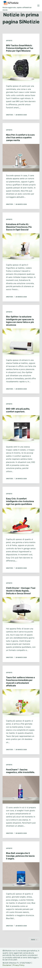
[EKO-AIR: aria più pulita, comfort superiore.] (21, 429)
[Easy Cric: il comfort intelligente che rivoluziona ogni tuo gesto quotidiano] (21, 521)
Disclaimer (7, 965)
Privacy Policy (18, 965)
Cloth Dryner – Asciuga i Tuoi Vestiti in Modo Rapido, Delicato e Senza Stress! (20, 591)
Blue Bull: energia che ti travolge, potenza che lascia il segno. (20, 856)
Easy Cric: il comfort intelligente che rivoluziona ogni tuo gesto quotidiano (20, 501)
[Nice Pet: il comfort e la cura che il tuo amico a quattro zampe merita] (21, 158)
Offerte (9, 40)
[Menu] (38, 6)
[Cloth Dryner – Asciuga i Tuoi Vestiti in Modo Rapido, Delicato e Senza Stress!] (21, 611)
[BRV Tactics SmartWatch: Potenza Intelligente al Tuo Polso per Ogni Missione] (21, 68)
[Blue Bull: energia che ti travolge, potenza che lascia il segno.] (21, 876)
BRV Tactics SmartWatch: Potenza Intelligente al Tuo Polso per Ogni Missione (19, 48)
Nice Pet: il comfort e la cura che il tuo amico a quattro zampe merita (20, 137)
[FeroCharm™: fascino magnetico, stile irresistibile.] (21, 790)
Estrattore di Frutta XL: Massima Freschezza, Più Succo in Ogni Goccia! (19, 227)
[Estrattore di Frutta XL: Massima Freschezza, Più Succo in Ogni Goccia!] (21, 247)
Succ (33, 939)
